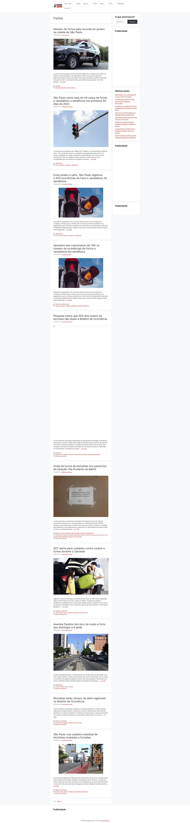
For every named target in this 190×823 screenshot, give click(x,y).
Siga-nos (85, 3)
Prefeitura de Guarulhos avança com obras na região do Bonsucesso (125, 101)
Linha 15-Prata (100, 535)
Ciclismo (65, 454)
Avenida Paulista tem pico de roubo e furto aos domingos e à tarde (79, 626)
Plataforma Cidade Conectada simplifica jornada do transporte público (125, 124)
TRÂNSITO (58, 304)
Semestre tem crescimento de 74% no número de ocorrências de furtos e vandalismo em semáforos (76, 248)
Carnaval (60, 612)
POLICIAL (57, 86)
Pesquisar (132, 22)
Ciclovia (71, 722)
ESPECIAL (64, 721)
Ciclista (71, 454)
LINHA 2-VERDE (75, 533)
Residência (71, 612)
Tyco (86, 612)
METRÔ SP (83, 533)
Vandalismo (75, 165)
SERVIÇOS (64, 611)
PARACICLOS (90, 533)
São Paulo (62, 165)
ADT (56, 612)
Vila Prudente (78, 536)
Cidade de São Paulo (61, 87)
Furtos (69, 87)
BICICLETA (58, 452)
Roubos (73, 87)
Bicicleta (57, 454)
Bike (62, 454)
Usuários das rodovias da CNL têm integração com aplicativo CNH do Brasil (126, 108)
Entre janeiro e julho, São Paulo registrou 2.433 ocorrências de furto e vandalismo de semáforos (80, 178)
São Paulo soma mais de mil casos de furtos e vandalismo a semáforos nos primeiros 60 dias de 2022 (80, 100)
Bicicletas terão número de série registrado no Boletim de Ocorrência (79, 700)
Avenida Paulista (59, 686)
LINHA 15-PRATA (66, 533)
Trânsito (95, 3)
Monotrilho (65, 536)
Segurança (82, 612)
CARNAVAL (58, 611)
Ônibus (102, 3)
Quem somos (67, 3)
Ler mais (62, 82)
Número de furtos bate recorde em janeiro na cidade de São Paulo (79, 31)
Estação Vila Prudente (75, 535)
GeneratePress (105, 820)
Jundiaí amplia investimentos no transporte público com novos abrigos (125, 131)
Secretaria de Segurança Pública (91, 454)
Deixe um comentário (61, 456)
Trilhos (110, 3)
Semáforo (65, 235)
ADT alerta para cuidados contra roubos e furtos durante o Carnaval (79, 550)
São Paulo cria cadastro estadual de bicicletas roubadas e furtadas (75, 736)
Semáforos (68, 165)
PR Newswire (120, 3)
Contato (78, 3)
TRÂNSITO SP (59, 163)
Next (59, 801)
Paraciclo (71, 536)
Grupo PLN (67, 8)
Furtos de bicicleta (90, 535)
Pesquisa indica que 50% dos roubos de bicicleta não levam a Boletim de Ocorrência (80, 317)
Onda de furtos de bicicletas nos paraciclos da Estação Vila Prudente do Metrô (80, 467)
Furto (56, 235)
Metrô (60, 536)
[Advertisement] (126, 56)
